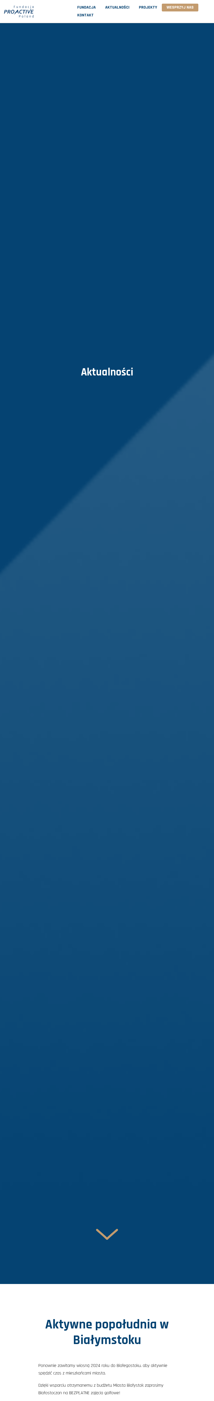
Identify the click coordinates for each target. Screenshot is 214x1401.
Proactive (30, 11)
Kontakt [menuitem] (85, 15)
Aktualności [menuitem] (117, 7)
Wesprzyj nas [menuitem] (180, 7)
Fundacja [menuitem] (86, 7)
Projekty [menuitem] (148, 7)
